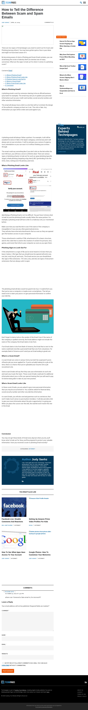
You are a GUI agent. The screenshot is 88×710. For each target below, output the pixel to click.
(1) (53, 22)
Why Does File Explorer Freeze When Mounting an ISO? (67, 57)
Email (4, 644)
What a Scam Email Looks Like (15, 83)
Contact (80, 692)
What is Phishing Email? (13, 75)
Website (5, 654)
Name (4, 635)
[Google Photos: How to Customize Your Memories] (41, 540)
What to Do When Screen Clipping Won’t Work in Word (67, 77)
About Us (80, 690)
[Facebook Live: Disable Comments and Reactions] (14, 507)
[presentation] (82, 43)
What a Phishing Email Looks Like (16, 77)
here (48, 692)
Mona (31, 525)
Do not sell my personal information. (44, 707)
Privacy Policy (82, 696)
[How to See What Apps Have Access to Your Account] (14, 540)
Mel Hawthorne (7, 525)
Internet (32, 448)
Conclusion (9, 85)
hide (10, 71)
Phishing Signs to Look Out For (15, 79)
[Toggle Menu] (84, 2)
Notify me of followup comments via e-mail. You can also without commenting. (24, 664)
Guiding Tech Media (20, 690)
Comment (5, 610)
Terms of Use (81, 694)
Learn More (62, 151)
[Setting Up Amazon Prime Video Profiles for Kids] (41, 507)
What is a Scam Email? (13, 81)
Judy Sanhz (5, 22)
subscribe (5, 665)
